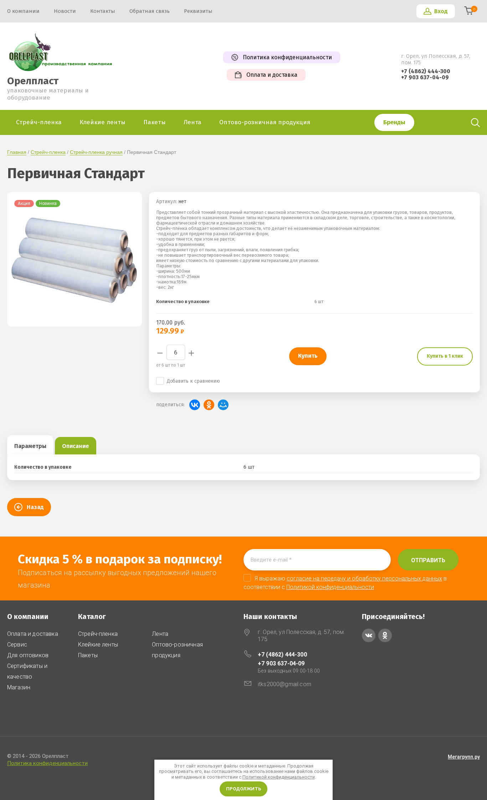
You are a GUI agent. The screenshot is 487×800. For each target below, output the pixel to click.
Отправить (428, 560)
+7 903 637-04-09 (425, 77)
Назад (35, 507)
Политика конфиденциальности (47, 763)
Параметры (30, 446)
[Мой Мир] (223, 404)
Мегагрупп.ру (464, 757)
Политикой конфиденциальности (278, 777)
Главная (16, 152)
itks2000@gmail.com (284, 684)
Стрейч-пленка (48, 152)
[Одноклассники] (209, 404)
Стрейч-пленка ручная (96, 152)
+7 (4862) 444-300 (425, 71)
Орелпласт (32, 81)
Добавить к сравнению (193, 381)
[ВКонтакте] (194, 404)
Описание (75, 446)
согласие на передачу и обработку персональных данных (364, 578)
